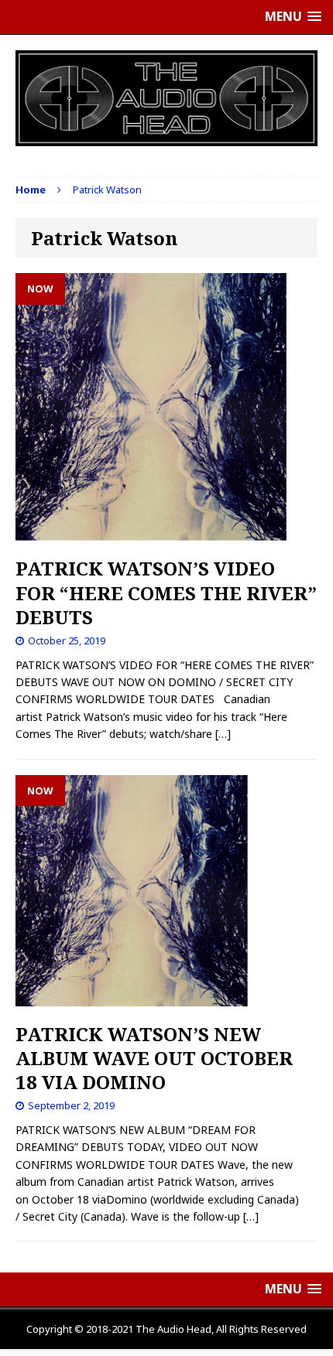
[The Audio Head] (166, 98)
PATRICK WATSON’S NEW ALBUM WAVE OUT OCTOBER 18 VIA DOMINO (154, 1058)
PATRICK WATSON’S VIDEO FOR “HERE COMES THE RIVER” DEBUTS (166, 592)
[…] (223, 733)
